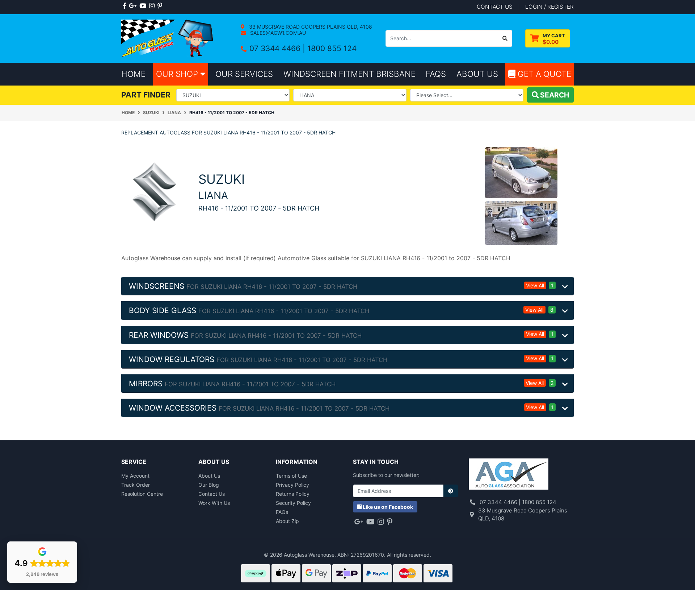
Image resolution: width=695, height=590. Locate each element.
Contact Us (211, 494)
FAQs (282, 512)
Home (133, 74)
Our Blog (208, 485)
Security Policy (293, 503)
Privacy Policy (292, 485)
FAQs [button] (436, 74)
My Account (135, 476)
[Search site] (505, 38)
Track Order (135, 485)
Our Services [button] (244, 74)
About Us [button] (477, 74)
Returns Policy (292, 494)
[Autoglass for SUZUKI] (154, 191)
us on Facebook (388, 507)
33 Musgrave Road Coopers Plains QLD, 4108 (310, 27)
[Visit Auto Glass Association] (508, 475)
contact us (495, 6)
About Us (209, 476)
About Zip (287, 521)
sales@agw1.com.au (277, 33)
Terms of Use (291, 476)
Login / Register (549, 6)
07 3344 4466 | (278, 48)
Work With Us (214, 503)
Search (554, 95)
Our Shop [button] (178, 74)
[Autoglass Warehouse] (168, 38)
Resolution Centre (142, 494)
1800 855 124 (332, 48)
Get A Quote (543, 74)
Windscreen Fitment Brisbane (349, 74)
